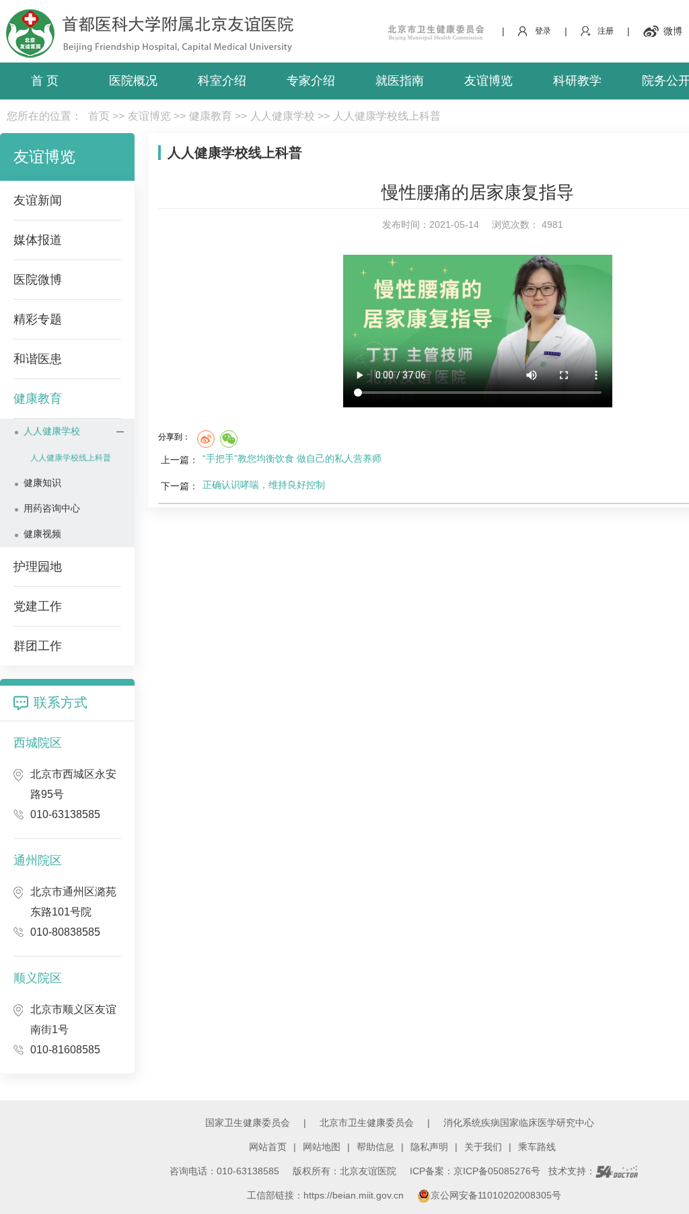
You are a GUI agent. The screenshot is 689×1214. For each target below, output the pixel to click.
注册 (605, 31)
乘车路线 (537, 1146)
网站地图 (321, 1146)
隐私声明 (429, 1146)
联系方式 (60, 702)
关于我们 (483, 1146)
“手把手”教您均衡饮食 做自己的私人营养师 (292, 458)
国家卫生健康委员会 (247, 1122)
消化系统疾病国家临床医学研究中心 (518, 1122)
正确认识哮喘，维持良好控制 (264, 484)
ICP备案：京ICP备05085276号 (475, 1171)
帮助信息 (375, 1146)
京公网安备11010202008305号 (496, 1195)
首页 (99, 116)
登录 (543, 31)
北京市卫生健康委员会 (367, 1122)
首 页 (45, 80)
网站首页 (268, 1146)
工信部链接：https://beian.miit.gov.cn (326, 1195)
